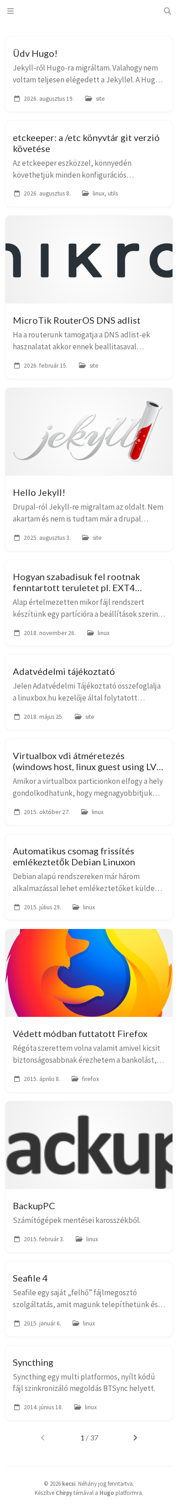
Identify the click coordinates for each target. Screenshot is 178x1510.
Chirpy (64, 1492)
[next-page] (134, 1437)
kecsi (68, 1483)
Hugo (106, 1492)
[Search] (167, 11)
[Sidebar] (10, 11)
